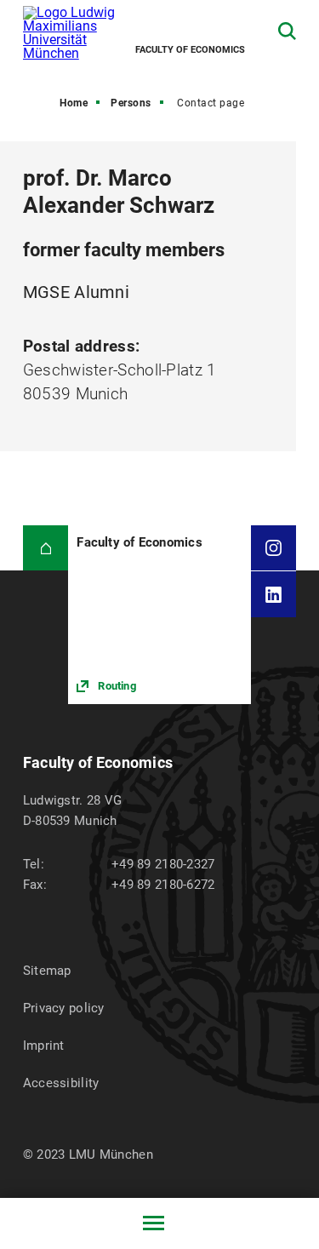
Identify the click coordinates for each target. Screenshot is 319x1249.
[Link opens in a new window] (159, 614)
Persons (131, 103)
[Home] (46, 548)
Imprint (44, 1045)
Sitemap (47, 970)
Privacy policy (64, 1008)
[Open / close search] (287, 31)
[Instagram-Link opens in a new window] (274, 548)
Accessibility (61, 1083)
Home (74, 103)
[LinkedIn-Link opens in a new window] (274, 594)
